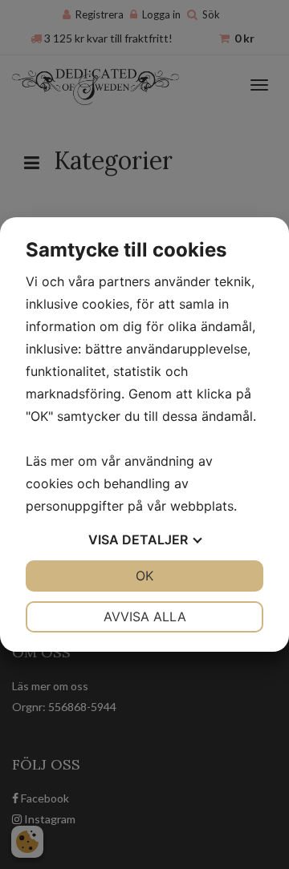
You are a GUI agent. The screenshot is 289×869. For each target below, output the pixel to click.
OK (144, 576)
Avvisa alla (145, 616)
